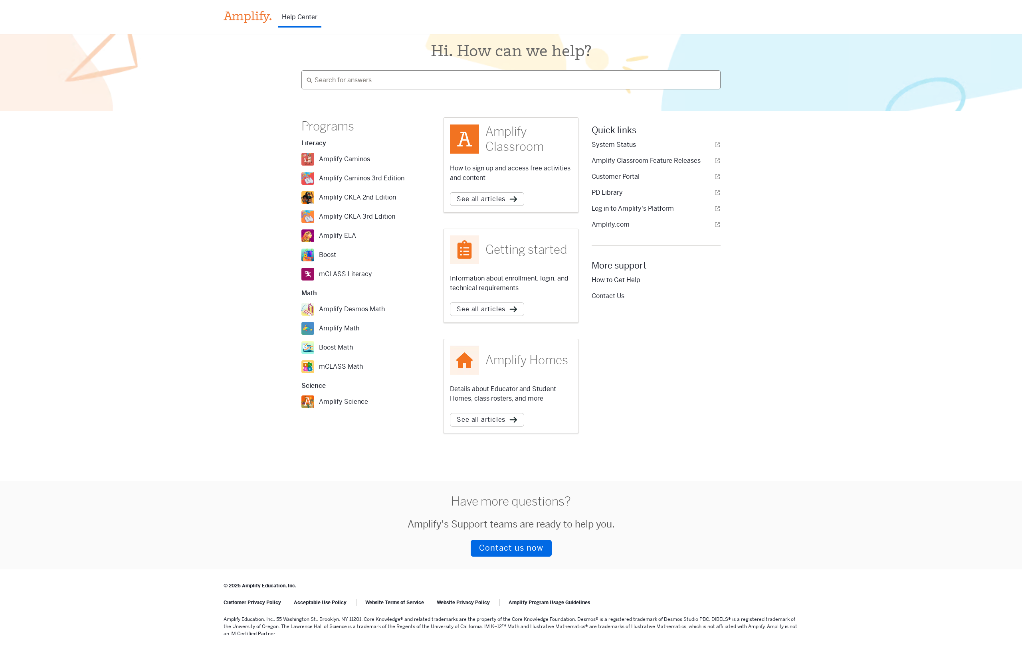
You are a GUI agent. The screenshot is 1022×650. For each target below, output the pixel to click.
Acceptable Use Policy (320, 602)
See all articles (481, 199)
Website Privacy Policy (463, 602)
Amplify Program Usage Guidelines (549, 602)
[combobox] (508, 80)
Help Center (299, 17)
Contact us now (511, 548)
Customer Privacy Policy (252, 602)
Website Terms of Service (394, 602)
